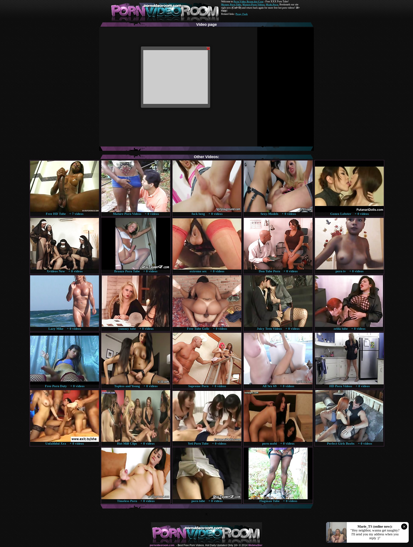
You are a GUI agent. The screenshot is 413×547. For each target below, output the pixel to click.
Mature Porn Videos (253, 4)
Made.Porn (272, 4)
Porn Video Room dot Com (248, 1)
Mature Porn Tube (231, 4)
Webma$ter (255, 545)
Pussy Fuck (242, 14)
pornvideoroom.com (162, 545)
